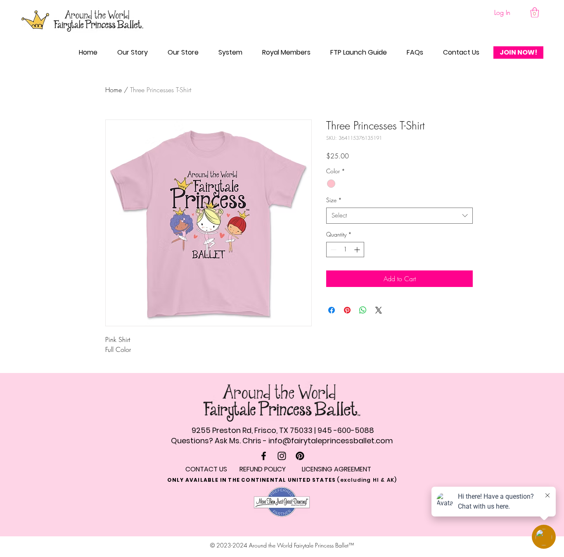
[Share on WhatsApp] (363, 310)
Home (113, 89)
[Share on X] (379, 310)
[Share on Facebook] (332, 310)
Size (334, 200)
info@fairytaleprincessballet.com (330, 440)
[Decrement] (332, 249)
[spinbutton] (345, 249)
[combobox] (399, 216)
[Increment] (358, 249)
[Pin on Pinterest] (347, 310)
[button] (535, 12)
